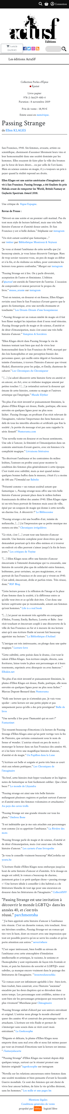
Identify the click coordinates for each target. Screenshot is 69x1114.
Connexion (61, 4)
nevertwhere (40, 942)
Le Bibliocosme (44, 512)
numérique (43, 115)
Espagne (28, 204)
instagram (59, 231)
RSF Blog (14, 584)
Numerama (42, 691)
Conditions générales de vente (38, 1104)
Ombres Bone (17, 817)
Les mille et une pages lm (37, 1090)
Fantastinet (8, 723)
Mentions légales (38, 1100)
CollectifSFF (60, 892)
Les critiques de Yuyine (23, 552)
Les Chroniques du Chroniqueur (30, 371)
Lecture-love (21, 648)
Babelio (35, 479)
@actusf (8, 282)
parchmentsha (26, 915)
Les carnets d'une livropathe (38, 848)
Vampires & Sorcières (35, 334)
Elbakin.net (8, 672)
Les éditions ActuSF (22, 59)
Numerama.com (27, 431)
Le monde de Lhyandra (23, 786)
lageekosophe (29, 1066)
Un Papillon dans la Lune (41, 755)
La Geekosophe (24, 1031)
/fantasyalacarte (12, 1051)
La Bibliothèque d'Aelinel (41, 636)
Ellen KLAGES (16, 130)
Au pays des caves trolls (15, 806)
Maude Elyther (39, 395)
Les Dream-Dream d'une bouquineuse (36, 310)
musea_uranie (17, 290)
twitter (10, 242)
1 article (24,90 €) (12, 48)
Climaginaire (45, 1003)
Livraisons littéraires (37, 451)
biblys (37, 1108)
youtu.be (7, 860)
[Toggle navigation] (56, 59)
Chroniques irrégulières (33, 528)
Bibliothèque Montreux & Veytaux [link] (38, 242)
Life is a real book (32, 608)
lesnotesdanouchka (44, 975)
